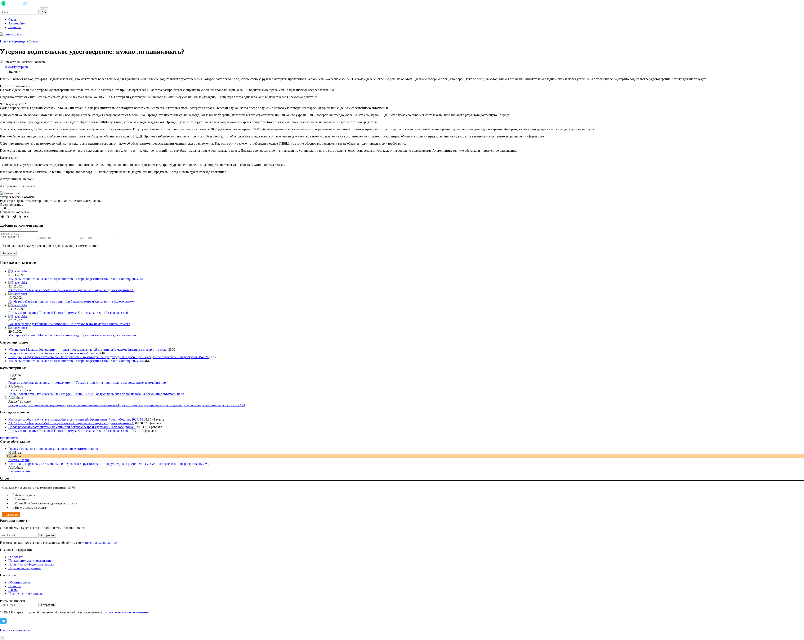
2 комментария (19, 460)
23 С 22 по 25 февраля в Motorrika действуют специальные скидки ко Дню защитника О (71, 290)
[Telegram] (14, 216)
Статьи (13, 19)
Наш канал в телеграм (16, 630)
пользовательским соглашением (128, 612)
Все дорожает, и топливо (26, 405)
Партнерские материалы (25, 593)
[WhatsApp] (25, 216)
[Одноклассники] (8, 216)
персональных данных (101, 542)
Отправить (48, 535)
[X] (20, 216)
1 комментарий (19, 471)
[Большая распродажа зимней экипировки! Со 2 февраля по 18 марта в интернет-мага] (17, 316)
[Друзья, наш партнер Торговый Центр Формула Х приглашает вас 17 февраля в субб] (17, 305)
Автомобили (17, 23)
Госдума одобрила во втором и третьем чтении (42, 382)
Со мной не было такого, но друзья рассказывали (46, 503)
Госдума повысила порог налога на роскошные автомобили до (53, 353)
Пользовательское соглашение (30, 560)
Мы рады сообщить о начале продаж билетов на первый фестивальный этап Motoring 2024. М (75, 279)
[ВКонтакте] (2, 216)
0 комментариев (16, 67)
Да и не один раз (26, 495)
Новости (14, 27)
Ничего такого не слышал (31, 507)
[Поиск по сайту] (44, 11)
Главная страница (12, 41)
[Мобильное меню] (23, 35)
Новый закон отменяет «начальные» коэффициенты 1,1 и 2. (51, 394)
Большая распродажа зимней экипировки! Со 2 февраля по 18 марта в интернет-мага (69, 324)
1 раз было (21, 499)
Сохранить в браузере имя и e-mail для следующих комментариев (51, 246)
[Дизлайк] (8, 209)
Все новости (9, 438)
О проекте (15, 557)
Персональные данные (24, 568)
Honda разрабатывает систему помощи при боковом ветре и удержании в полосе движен (71, 301)
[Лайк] (1, 209)
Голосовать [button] (11, 514)
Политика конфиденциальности (31, 564)
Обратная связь (19, 582)
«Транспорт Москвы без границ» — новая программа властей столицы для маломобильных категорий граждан (88, 349)
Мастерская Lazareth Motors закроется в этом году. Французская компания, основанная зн (72, 335)
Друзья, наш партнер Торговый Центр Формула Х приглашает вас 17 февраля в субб (68, 312)
